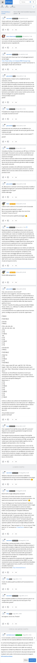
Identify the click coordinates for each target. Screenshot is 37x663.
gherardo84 (9, 76)
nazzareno (9, 18)
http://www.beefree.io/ (19, 567)
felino (7, 203)
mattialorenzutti (10, 635)
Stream (2, 7)
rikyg (7, 579)
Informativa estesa (6, 656)
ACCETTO (32, 660)
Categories (12, 7)
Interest (7, 7)
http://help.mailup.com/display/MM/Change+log (16, 61)
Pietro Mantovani (11, 36)
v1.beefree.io (20, 527)
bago (7, 109)
